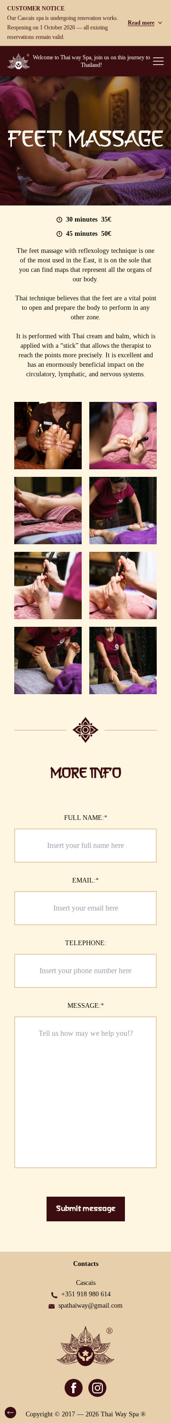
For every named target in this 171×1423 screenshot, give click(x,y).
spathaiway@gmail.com (90, 1305)
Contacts (85, 1263)
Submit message (85, 1209)
